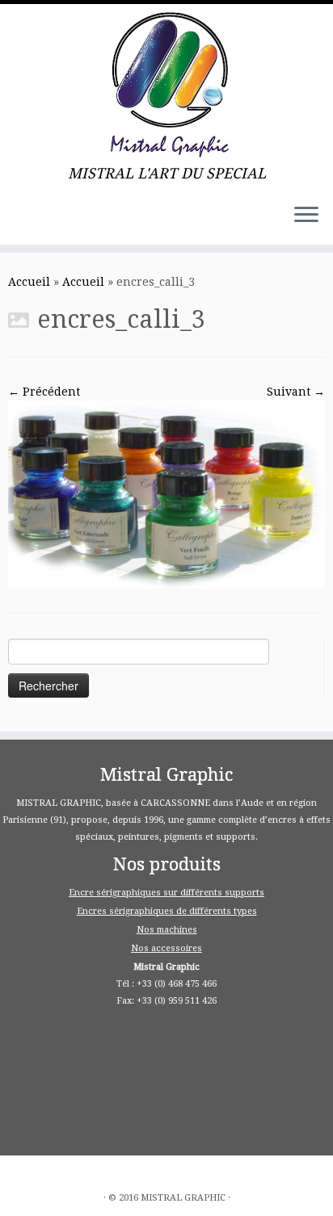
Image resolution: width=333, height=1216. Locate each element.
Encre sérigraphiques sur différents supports (166, 892)
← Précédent (44, 391)
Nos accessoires (166, 948)
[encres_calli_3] (166, 493)
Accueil (29, 281)
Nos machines (167, 930)
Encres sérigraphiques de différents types (167, 911)
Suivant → (296, 391)
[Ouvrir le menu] (306, 215)
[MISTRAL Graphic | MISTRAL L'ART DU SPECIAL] (166, 84)
